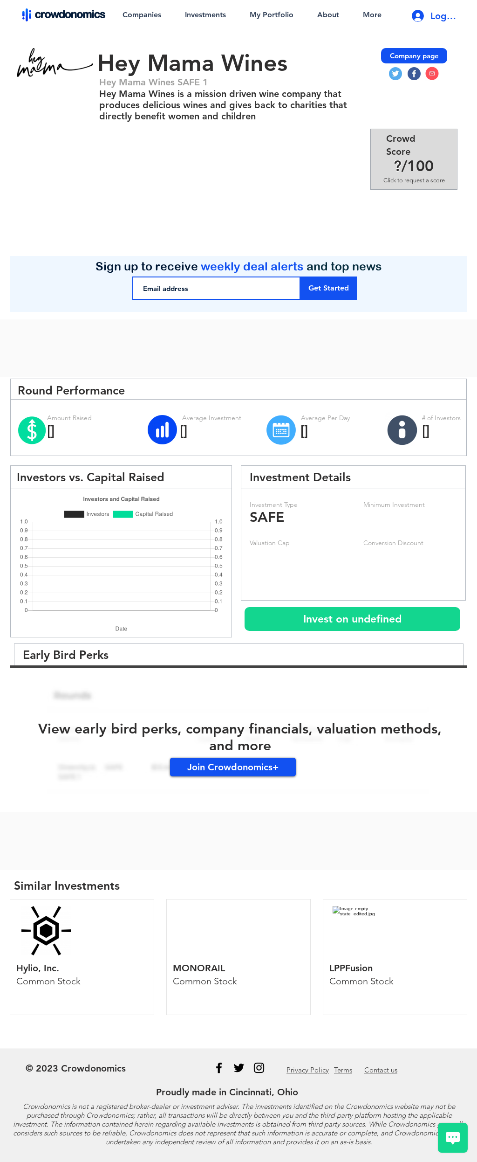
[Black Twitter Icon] (239, 1068)
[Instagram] (259, 1068)
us (380, 1069)
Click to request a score (414, 180)
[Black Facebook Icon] (219, 1068)
